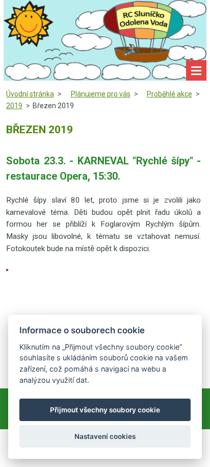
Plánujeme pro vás (100, 94)
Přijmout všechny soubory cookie (105, 410)
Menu (196, 70)
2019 (14, 106)
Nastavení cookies (105, 436)
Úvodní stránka (30, 94)
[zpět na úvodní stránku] (105, 40)
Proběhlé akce (169, 94)
